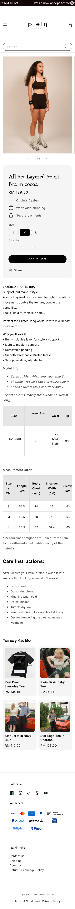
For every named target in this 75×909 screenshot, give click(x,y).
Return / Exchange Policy (27, 870)
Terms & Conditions (27, 901)
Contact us (17, 856)
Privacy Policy (51, 901)
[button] (5, 25)
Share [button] (18, 270)
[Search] (66, 46)
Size (11, 224)
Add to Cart (37, 259)
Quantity (14, 240)
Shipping (16, 860)
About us (16, 865)
